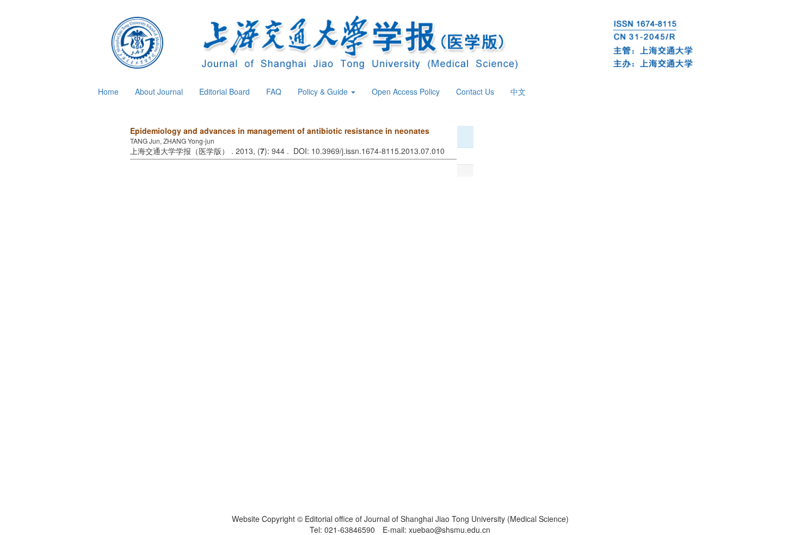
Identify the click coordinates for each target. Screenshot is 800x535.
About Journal (159, 91)
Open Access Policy (406, 91)
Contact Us (475, 91)
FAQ (273, 91)
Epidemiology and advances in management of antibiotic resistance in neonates (279, 130)
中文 (518, 91)
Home (108, 91)
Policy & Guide (324, 91)
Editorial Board (224, 91)
